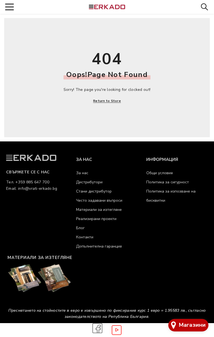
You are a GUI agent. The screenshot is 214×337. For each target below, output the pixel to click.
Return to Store (107, 101)
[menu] (9, 7)
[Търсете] (204, 7)
